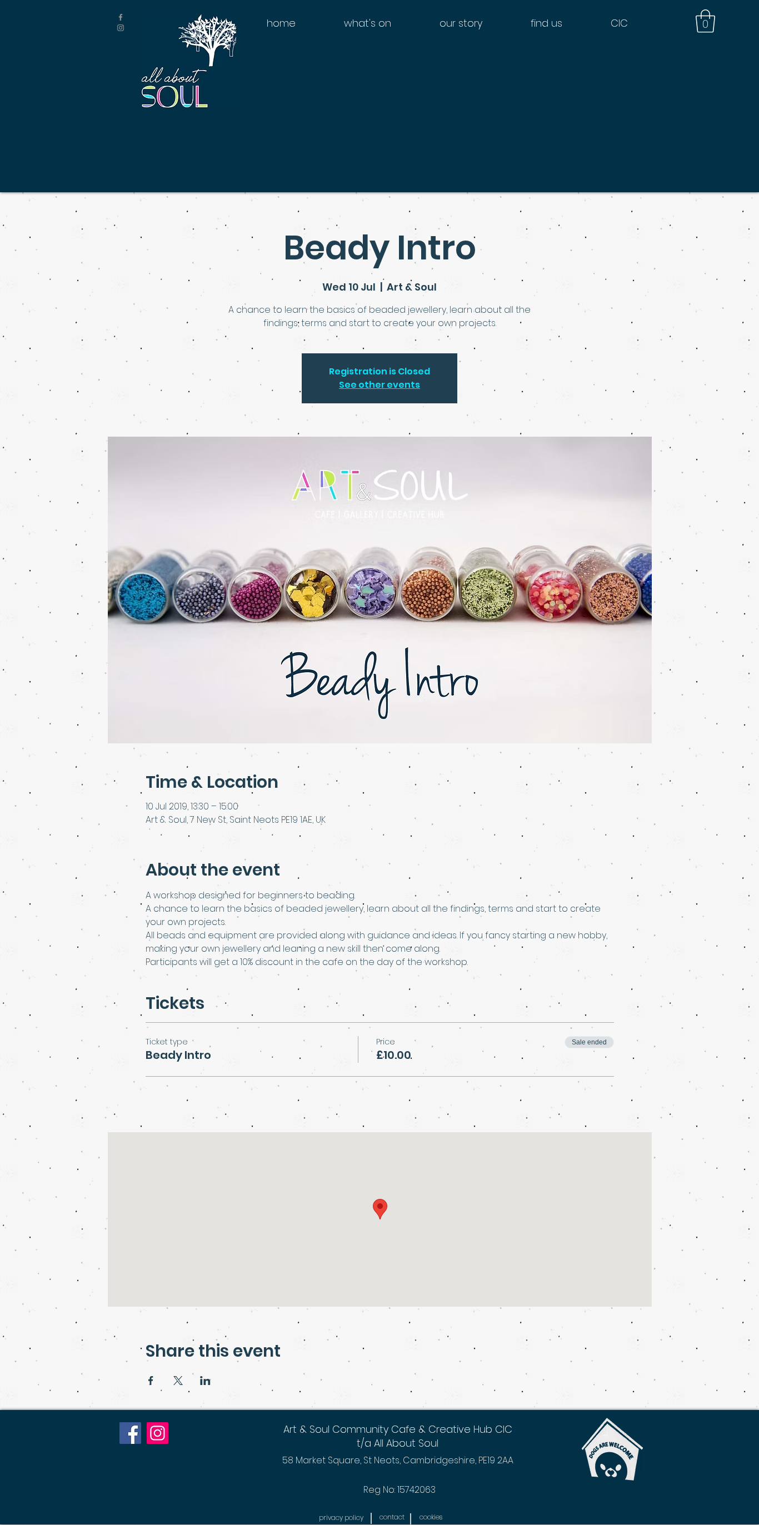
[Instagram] (157, 1433)
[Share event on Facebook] (151, 1380)
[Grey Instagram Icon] (120, 27)
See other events (379, 384)
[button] (705, 21)
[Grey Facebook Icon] (120, 17)
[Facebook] (130, 1433)
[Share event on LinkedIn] (205, 1380)
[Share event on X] (178, 1380)
